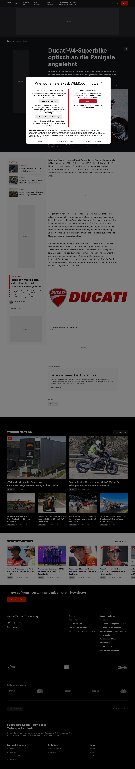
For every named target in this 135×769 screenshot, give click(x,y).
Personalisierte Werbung (49, 117)
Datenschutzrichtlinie (64, 141)
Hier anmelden (88, 107)
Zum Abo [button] (88, 101)
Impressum (40, 141)
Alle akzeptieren (49, 101)
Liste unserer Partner (89, 135)
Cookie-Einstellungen (93, 141)
